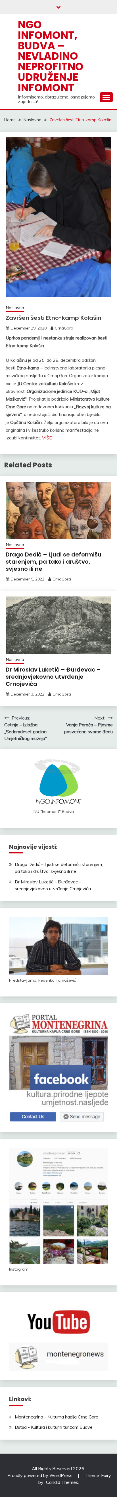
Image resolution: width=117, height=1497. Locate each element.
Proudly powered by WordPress (40, 1475)
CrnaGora (64, 328)
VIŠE (47, 438)
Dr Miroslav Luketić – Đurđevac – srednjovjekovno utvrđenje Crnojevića (53, 677)
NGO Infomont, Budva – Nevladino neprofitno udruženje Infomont (50, 56)
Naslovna (15, 307)
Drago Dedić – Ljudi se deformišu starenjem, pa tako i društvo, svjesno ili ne (53, 561)
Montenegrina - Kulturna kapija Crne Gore (56, 1417)
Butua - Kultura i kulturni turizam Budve (54, 1427)
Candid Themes (62, 1482)
